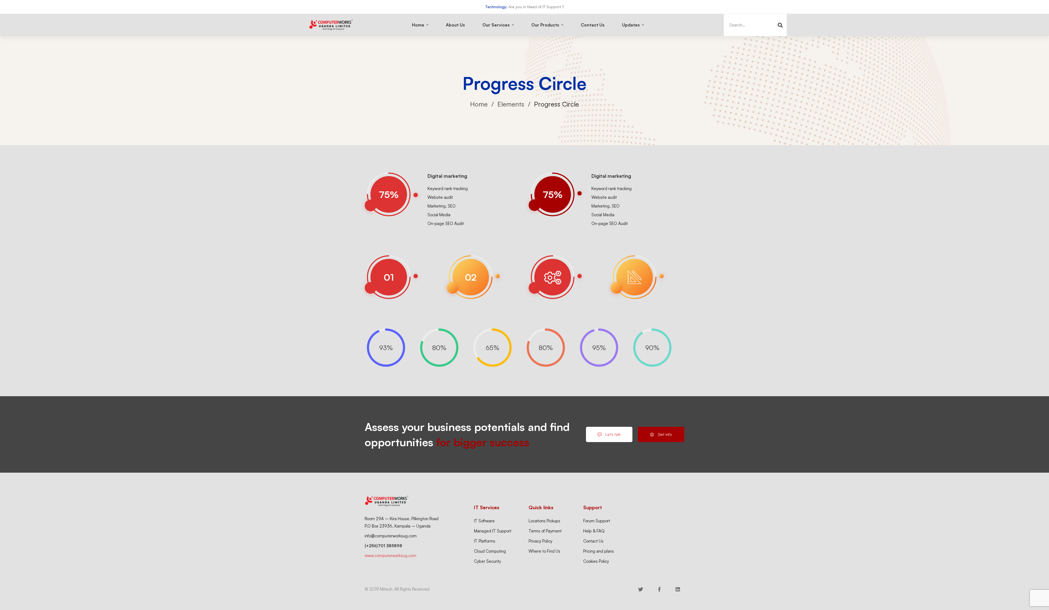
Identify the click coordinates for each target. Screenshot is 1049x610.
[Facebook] (659, 589)
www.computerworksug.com (390, 555)
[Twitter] (640, 589)
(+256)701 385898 (383, 545)
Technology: (496, 6)
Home (479, 104)
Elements (510, 104)
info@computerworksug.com (391, 535)
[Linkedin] (677, 589)
